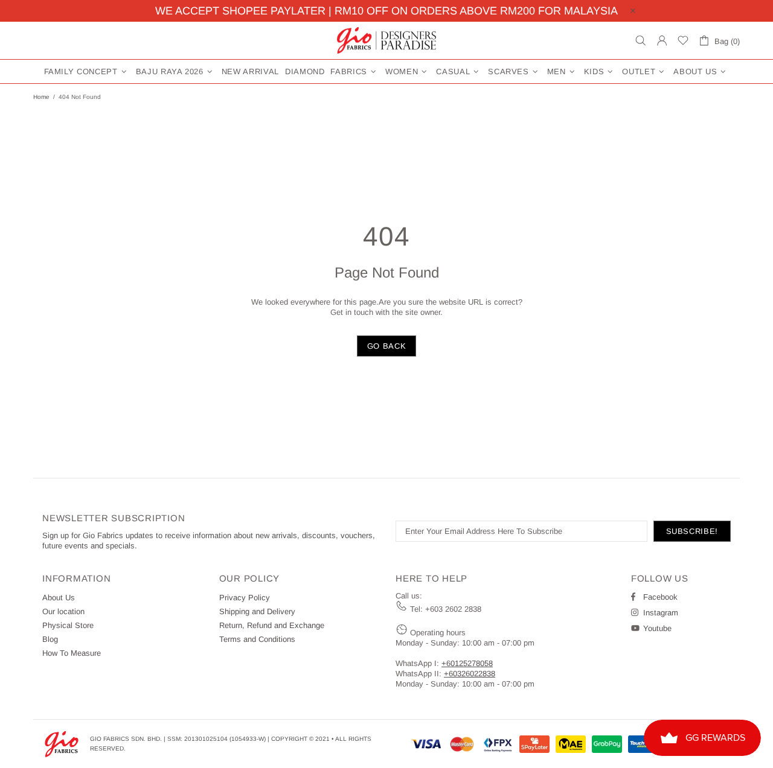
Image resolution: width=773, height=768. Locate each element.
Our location (63, 611)
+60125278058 (467, 663)
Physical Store (68, 625)
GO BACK (386, 346)
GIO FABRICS (386, 40)
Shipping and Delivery (257, 611)
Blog (50, 639)
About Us (58, 597)
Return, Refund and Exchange (271, 625)
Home (41, 97)
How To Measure (71, 653)
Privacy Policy (244, 597)
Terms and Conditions (257, 639)
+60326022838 (469, 673)
